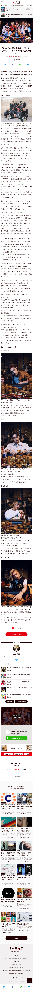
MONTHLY (17, 769)
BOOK (19, 958)
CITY (28, 958)
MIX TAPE (16, 967)
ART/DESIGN (14, 958)
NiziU (20, 56)
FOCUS (16, 955)
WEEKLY (9, 769)
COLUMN (22, 967)
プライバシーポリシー (26, 970)
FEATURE (16, 961)
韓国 (7, 56)
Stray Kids (25, 56)
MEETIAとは (5, 970)
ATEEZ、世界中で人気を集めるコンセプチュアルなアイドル (19, 15)
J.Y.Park (15, 56)
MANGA (11, 967)
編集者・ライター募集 (19, 973)
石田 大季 (18, 59)
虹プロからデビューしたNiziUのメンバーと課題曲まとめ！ (18, 9)
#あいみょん (18, 754)
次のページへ (16, 634)
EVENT (19, 964)
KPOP (11, 56)
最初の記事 (9, 701)
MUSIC (6, 5)
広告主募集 (11, 973)
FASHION (24, 958)
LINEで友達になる (16, 738)
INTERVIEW (14, 964)
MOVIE (9, 958)
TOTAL (24, 769)
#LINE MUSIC (9, 754)
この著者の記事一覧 (21, 701)
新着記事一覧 (18, 970)
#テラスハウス (29, 754)
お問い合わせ (12, 970)
